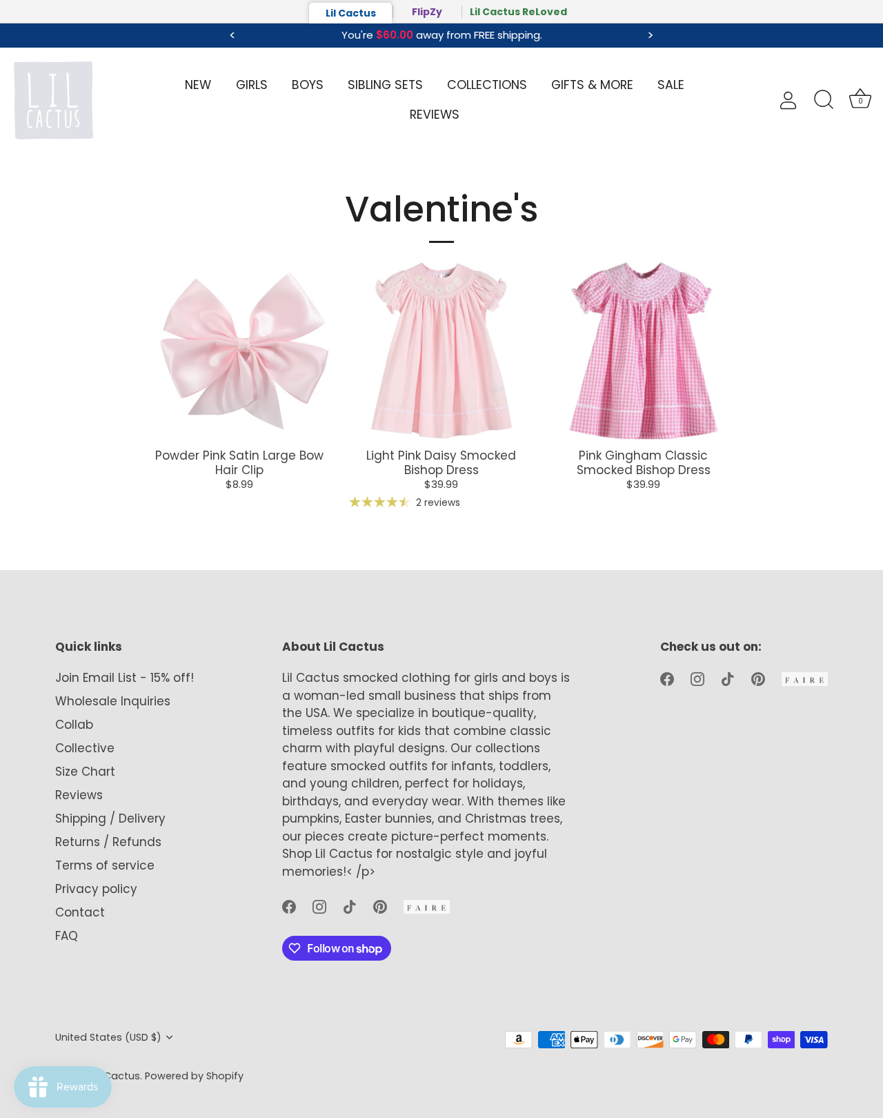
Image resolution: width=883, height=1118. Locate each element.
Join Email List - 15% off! (124, 677)
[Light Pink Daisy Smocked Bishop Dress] (441, 350)
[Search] (823, 100)
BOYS (308, 85)
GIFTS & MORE (592, 85)
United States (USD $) (108, 1037)
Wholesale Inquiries (112, 701)
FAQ (66, 936)
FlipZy (427, 12)
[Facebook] (289, 905)
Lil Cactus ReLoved (518, 12)
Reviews (79, 795)
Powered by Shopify (194, 1076)
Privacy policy (96, 889)
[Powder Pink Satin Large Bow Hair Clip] (239, 350)
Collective (85, 748)
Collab (74, 724)
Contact (80, 912)
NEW (198, 85)
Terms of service (105, 865)
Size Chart (85, 771)
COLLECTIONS (487, 85)
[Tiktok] (350, 905)
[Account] (795, 100)
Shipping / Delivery (110, 818)
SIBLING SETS (385, 85)
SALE (670, 85)
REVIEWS (434, 114)
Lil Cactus (351, 13)
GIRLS (252, 85)
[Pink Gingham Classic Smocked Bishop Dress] (643, 350)
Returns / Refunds (108, 842)
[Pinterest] (380, 905)
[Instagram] (319, 905)
